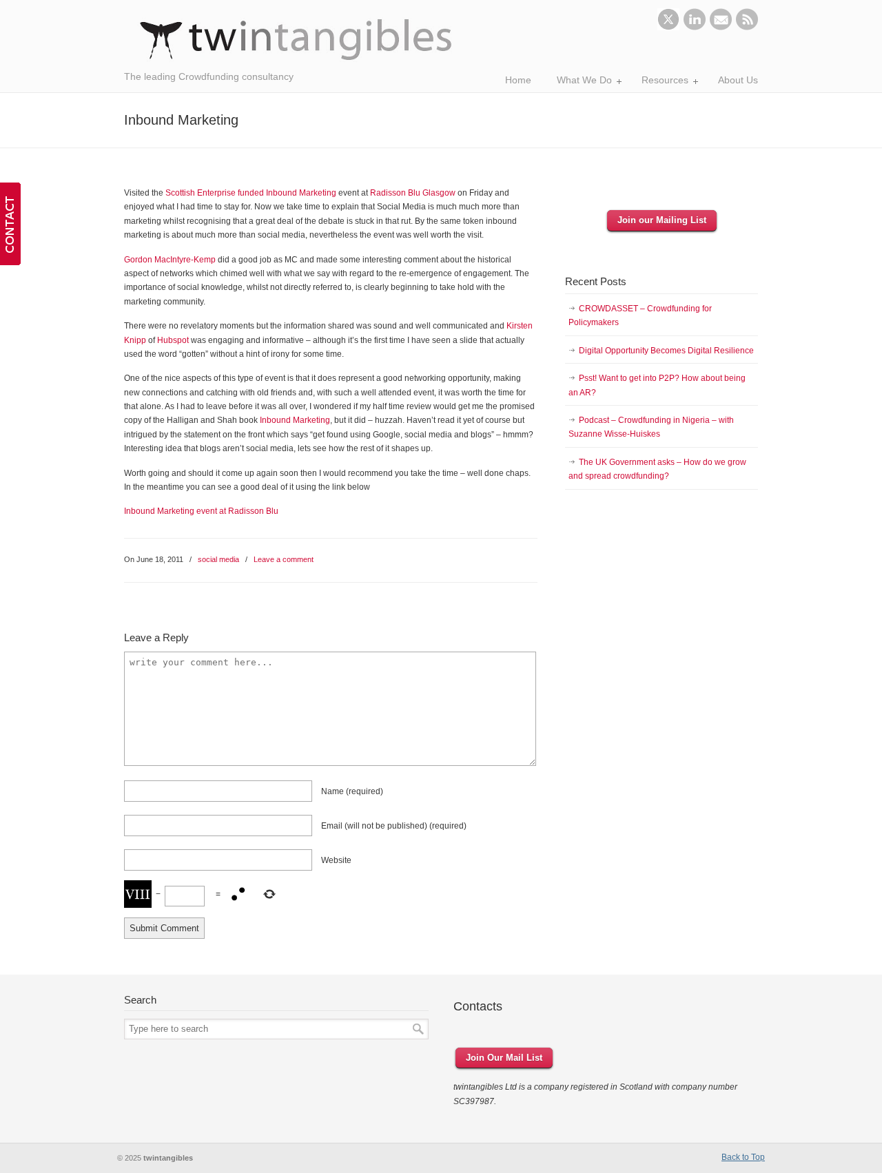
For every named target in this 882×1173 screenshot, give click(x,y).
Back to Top (743, 1157)
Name (352, 791)
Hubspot (173, 340)
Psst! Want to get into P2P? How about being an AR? (657, 385)
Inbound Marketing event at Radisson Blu (201, 511)
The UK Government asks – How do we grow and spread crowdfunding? (657, 469)
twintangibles (296, 39)
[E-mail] (721, 27)
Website (336, 860)
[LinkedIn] (695, 27)
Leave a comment (284, 559)
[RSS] (747, 27)
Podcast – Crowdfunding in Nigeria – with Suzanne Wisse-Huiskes (651, 427)
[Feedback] (10, 224)
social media (218, 559)
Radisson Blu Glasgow (412, 193)
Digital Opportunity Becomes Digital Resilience (666, 350)
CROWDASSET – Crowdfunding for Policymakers (640, 315)
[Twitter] (668, 27)
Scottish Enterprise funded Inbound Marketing (250, 193)
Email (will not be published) (393, 826)
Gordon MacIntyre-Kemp (170, 259)
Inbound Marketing (295, 420)
